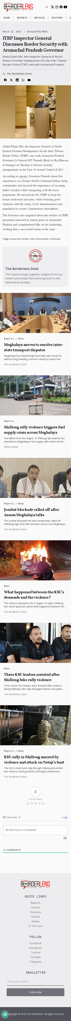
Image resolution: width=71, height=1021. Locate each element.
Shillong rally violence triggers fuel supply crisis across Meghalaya (34, 430)
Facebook (36, 943)
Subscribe (35, 992)
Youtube (35, 957)
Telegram (36, 962)
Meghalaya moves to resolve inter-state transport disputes (33, 347)
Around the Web (37, 31)
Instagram (35, 948)
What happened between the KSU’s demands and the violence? (34, 595)
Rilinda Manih (11, 446)
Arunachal (15, 238)
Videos (35, 921)
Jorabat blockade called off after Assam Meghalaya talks (31, 512)
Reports (22, 17)
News (21, 338)
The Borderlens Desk (19, 73)
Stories (35, 917)
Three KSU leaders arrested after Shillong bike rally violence (32, 677)
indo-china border (39, 238)
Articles (39, 17)
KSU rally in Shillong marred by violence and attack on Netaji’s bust (34, 760)
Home (6, 17)
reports (23, 176)
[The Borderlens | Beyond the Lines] (18, 7)
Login (64, 817)
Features (57, 17)
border (25, 238)
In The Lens (35, 926)
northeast (55, 238)
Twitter (35, 952)
